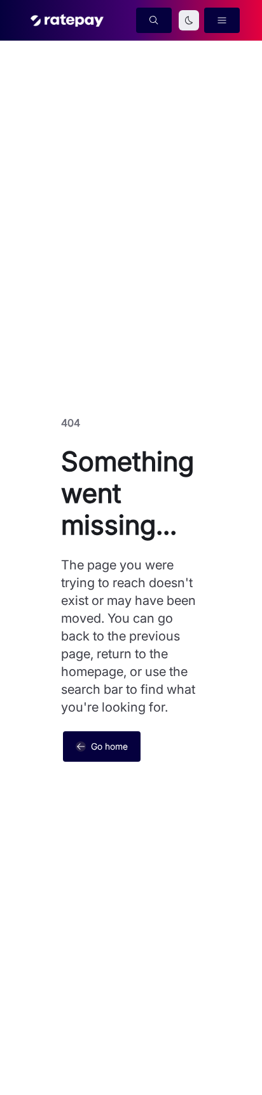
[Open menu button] (222, 20)
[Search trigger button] (154, 20)
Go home (109, 746)
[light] (189, 20)
